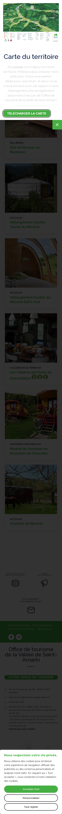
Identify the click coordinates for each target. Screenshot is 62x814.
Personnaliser (31, 798)
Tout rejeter (31, 806)
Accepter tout (31, 789)
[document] (31, 407)
